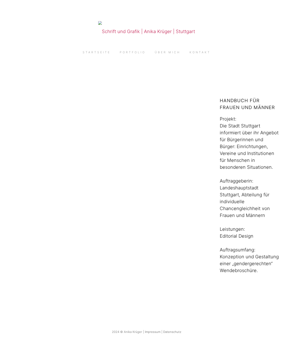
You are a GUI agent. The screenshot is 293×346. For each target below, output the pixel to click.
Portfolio (133, 52)
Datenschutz (172, 332)
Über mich (167, 52)
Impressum (152, 332)
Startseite (97, 52)
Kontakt (200, 52)
